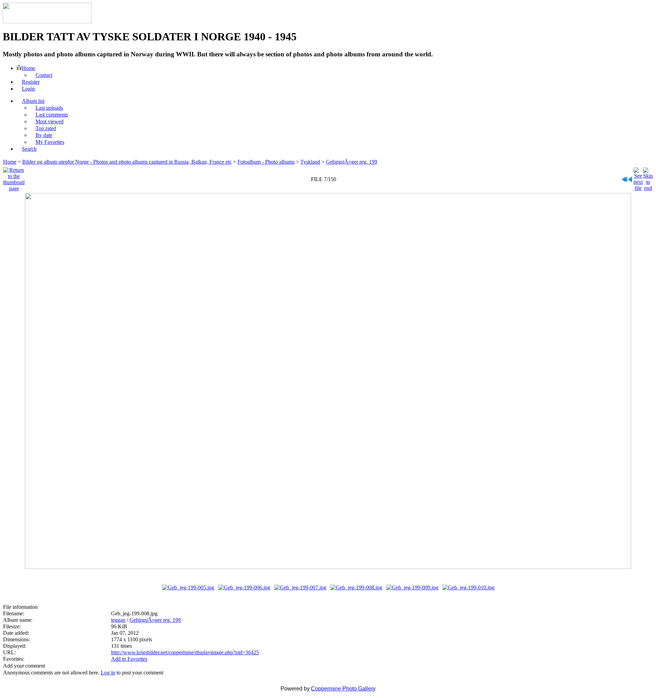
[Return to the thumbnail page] (14, 177)
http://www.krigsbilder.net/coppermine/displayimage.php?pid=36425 (185, 652)
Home (9, 162)
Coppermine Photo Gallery (343, 689)
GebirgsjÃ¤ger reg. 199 (351, 162)
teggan (118, 620)
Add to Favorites (129, 659)
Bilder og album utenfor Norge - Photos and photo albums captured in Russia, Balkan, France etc (127, 162)
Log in (108, 672)
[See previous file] (630, 177)
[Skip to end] (648, 177)
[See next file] (638, 177)
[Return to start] (624, 177)
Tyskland (310, 162)
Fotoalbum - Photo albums (266, 162)
